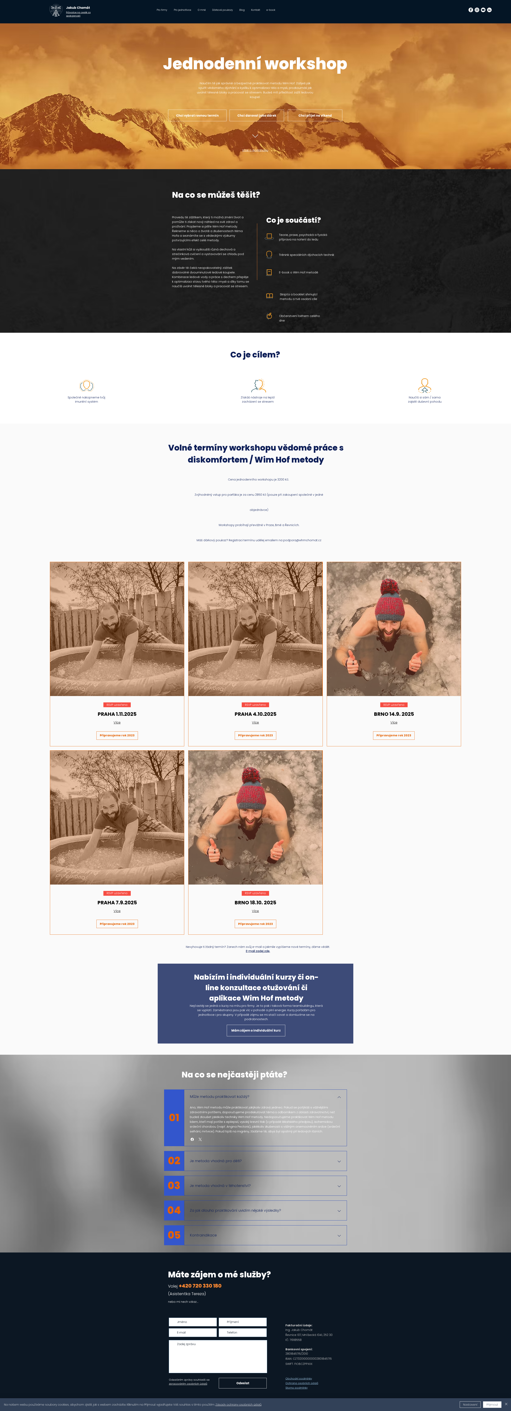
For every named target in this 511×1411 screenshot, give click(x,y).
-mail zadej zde (258, 951)
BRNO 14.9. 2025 (394, 714)
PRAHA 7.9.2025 (117, 903)
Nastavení (470, 1405)
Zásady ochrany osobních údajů (238, 1405)
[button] (192, 1139)
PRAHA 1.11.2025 (117, 714)
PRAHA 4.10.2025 (255, 714)
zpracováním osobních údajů (188, 1384)
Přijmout (492, 1405)
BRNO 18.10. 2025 (255, 903)
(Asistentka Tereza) (187, 1294)
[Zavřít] (506, 1404)
